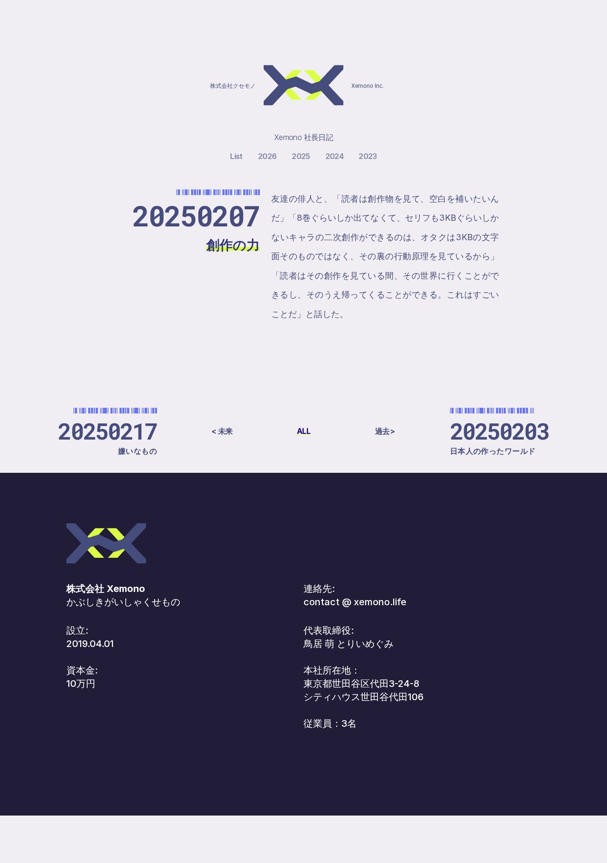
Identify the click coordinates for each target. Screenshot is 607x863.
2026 (267, 156)
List (236, 156)
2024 (334, 156)
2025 (301, 156)
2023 (368, 156)
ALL (303, 431)
